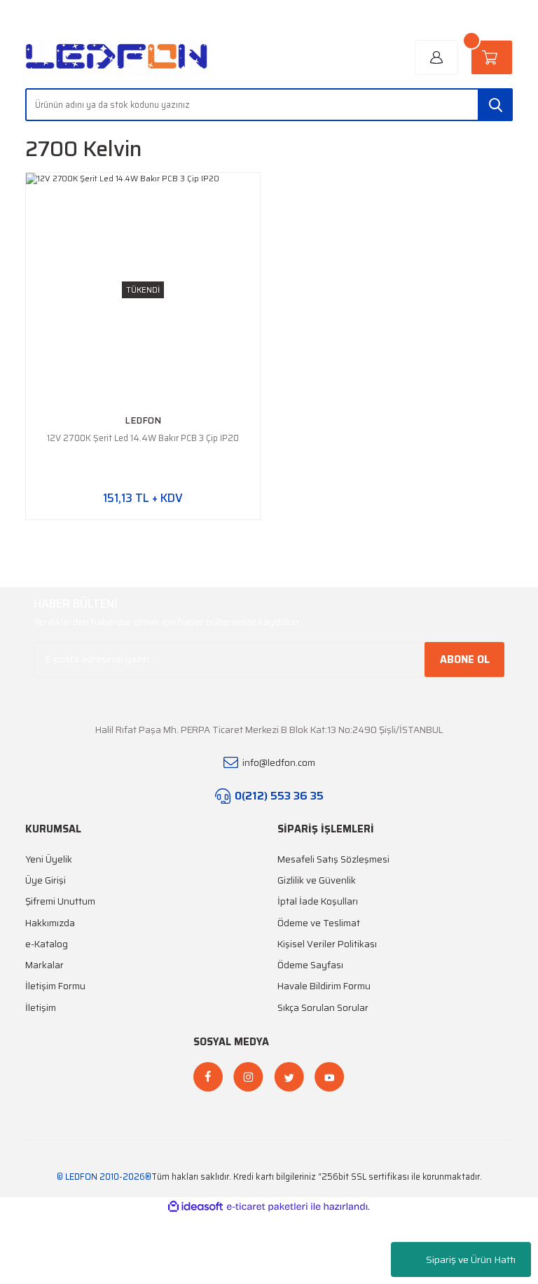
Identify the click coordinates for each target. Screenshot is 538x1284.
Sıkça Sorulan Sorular (322, 1007)
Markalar (44, 965)
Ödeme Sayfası (310, 965)
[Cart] (492, 57)
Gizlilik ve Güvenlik (316, 880)
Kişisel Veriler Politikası (327, 944)
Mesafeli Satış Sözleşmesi (333, 859)
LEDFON (143, 420)
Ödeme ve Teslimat (318, 923)
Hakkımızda (50, 923)
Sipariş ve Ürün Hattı (471, 1259)
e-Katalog (46, 944)
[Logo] (117, 57)
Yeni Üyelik (48, 859)
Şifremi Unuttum (60, 901)
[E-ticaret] (267, 1207)
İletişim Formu (55, 986)
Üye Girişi (45, 880)
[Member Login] (436, 57)
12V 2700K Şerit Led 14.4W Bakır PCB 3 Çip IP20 (143, 438)
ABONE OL (465, 659)
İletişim (40, 1007)
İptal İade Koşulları (317, 901)
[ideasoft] (195, 1207)
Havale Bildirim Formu (324, 986)
